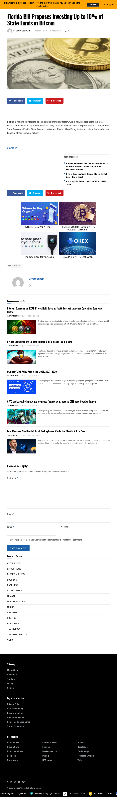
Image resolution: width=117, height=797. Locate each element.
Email (10, 527)
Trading (11, 679)
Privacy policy (110, 4)
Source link (12, 148)
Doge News (12, 585)
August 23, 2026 (29, 435)
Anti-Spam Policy (15, 708)
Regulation (56, 30)
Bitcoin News (14, 568)
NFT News (12, 612)
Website (64, 526)
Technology (13, 628)
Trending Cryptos (17, 634)
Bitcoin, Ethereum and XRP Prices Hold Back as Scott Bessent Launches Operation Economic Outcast (87, 166)
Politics (11, 618)
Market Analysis (16, 601)
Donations (12, 674)
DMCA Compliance (15, 717)
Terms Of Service (15, 726)
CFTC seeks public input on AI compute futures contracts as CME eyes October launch (51, 401)
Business (12, 579)
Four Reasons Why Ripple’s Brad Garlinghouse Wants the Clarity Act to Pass (46, 431)
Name (11, 514)
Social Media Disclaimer (18, 722)
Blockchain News (16, 574)
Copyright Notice (15, 713)
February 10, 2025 (41, 30)
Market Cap (12, 670)
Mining (10, 607)
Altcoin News (14, 563)
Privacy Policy (13, 704)
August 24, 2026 (29, 346)
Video (10, 639)
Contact (10, 687)
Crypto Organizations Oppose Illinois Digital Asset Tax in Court (86, 175)
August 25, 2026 (29, 316)
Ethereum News (15, 590)
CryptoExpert (23, 30)
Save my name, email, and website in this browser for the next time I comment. (46, 539)
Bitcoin (17, 265)
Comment (12, 477)
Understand (93, 4)
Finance (11, 596)
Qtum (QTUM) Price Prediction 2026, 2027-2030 (86, 183)
